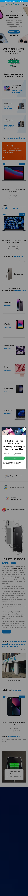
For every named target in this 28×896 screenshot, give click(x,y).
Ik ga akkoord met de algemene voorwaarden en (12, 463)
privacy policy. (15, 463)
